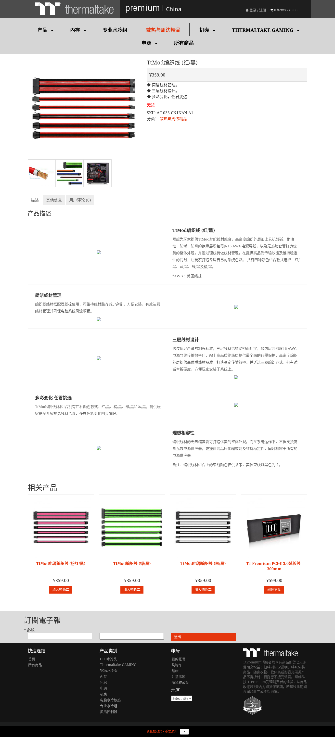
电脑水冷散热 (110, 700)
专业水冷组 (115, 30)
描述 (35, 200)
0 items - (285, 10)
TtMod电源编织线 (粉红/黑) (60, 563)
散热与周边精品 (163, 30)
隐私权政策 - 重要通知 (162, 731)
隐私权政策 (180, 682)
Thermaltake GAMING (262, 30)
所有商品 (184, 43)
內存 (75, 30)
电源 (146, 43)
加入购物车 (60, 589)
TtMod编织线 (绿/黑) (132, 563)
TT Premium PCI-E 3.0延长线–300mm (274, 566)
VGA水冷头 (108, 670)
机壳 (204, 30)
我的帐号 (178, 659)
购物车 (177, 664)
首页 (31, 659)
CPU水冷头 (108, 659)
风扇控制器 (108, 711)
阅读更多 (274, 589)
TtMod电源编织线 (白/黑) (203, 563)
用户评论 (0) (80, 200)
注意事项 (178, 676)
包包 (103, 682)
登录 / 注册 (257, 10)
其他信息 (54, 200)
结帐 (175, 670)
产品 (42, 30)
